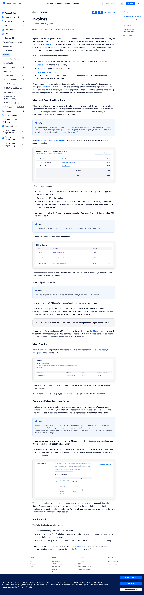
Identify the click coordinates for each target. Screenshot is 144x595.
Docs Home (56, 561)
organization (48, 44)
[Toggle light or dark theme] (138, 3)
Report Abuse (112, 564)
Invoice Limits (127, 36)
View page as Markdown (66, 29)
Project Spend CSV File (132, 20)
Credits (40, 65)
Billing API (74, 132)
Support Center (112, 561)
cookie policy (13, 587)
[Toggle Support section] (23, 111)
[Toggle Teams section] (23, 25)
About (32, 561)
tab (49, 87)
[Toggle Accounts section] (23, 21)
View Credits (127, 25)
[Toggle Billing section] (23, 33)
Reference (67, 4)
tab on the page (98, 127)
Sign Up (130, 3)
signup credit (100, 350)
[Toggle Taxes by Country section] (23, 67)
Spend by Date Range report (49, 130)
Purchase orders (44, 72)
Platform (50, 4)
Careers (32, 564)
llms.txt (54, 572)
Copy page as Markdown (43, 29)
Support (76, 4)
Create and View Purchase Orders (128, 31)
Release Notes (57, 569)
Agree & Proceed (131, 577)
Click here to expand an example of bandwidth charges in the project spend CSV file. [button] (75, 323)
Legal (79, 572)
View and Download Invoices (132, 17)
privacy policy (57, 582)
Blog (31, 566)
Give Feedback (109, 12)
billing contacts (49, 111)
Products (58, 4)
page (98, 331)
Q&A (79, 564)
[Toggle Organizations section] (23, 29)
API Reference (57, 564)
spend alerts (82, 546)
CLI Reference (57, 566)
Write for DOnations (85, 566)
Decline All (130, 583)
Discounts (41, 68)
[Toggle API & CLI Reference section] (23, 79)
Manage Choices (131, 589)
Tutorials (81, 561)
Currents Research (84, 569)
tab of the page (51, 140)
